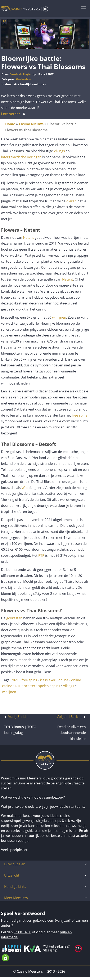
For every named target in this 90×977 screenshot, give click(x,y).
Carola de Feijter (21, 74)
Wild (25, 487)
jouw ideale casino (55, 815)
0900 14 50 (22, 932)
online (63, 680)
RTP (41, 555)
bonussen (9, 840)
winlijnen (59, 317)
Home (10, 124)
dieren (71, 201)
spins (56, 686)
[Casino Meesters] (24, 8)
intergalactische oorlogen (21, 157)
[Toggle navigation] (83, 8)
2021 (15, 680)
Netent (28, 237)
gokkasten (14, 618)
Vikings (59, 151)
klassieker (47, 680)
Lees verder (13, 113)
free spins (79, 415)
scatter (29, 686)
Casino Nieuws (31, 124)
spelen (43, 686)
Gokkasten (23, 79)
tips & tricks (64, 820)
